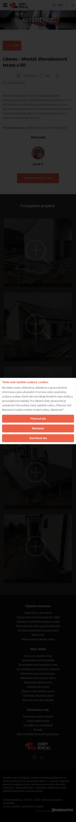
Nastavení (38, 428)
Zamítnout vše (38, 438)
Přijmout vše (38, 418)
